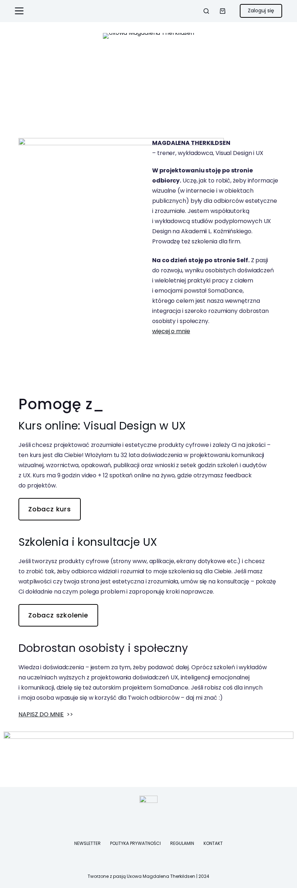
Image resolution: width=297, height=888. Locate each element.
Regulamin (182, 843)
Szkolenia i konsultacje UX (87, 542)
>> (45, 714)
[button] (10, 123)
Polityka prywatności (135, 843)
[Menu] (19, 11)
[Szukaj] (206, 11)
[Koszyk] (222, 11)
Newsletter (87, 843)
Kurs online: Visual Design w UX (102, 425)
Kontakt (213, 843)
